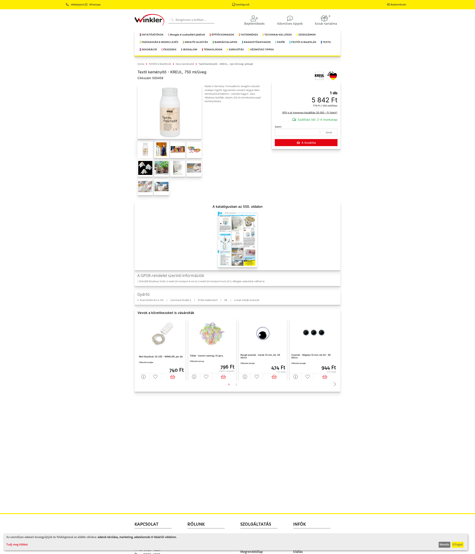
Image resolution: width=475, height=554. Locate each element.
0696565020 (77, 4)
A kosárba (309, 142)
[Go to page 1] (229, 384)
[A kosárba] (173, 376)
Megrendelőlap (251, 552)
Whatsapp (95, 4)
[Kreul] (319, 75)
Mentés (444, 544)
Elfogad (458, 544)
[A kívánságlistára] (155, 376)
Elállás (298, 552)
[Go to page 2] (236, 384)
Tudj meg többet (17, 544)
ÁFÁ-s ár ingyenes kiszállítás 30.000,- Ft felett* (310, 112)
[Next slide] (333, 384)
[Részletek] (143, 376)
